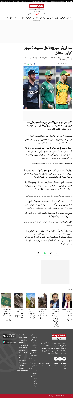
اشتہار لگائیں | (31, 14)
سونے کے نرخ (33, 363)
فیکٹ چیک (4, 18)
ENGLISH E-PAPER (25, 1)
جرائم (35, 386)
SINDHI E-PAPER (35, 1)
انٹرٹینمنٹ (21, 18)
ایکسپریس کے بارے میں (63, 366)
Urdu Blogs (22, 360)
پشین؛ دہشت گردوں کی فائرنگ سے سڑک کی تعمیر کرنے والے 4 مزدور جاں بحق (42, 313)
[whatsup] (44, 253)
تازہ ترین (62, 18)
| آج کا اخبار (42, 14)
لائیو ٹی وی (37, 14)
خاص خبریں (50, 18)
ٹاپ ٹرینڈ (28, 18)
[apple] (11, 335)
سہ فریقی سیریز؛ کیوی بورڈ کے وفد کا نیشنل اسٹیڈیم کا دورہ (47, 163)
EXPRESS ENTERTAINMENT (57, 1)
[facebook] (56, 253)
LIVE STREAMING (45, 1)
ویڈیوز (34, 383)
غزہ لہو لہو (33, 340)
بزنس (35, 381)
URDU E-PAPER (15, 1)
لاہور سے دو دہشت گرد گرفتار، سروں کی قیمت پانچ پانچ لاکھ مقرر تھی (19, 313)
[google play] (11, 341)
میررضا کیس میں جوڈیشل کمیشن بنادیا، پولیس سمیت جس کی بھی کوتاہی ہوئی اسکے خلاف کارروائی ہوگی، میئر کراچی (55, 317)
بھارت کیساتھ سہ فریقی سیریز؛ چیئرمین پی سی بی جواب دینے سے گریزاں (44, 196)
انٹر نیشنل (35, 18)
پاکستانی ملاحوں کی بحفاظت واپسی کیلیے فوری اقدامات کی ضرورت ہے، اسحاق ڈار (67, 314)
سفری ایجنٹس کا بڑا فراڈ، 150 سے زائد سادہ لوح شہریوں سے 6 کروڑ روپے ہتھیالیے (6, 314)
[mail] (38, 253)
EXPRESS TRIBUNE (5, 1)
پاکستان (42, 18)
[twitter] (50, 253)
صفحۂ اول (69, 18)
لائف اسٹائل (13, 18)
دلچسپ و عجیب (32, 358)
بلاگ (35, 378)
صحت (34, 360)
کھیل (57, 18)
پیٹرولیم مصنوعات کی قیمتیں (32, 368)
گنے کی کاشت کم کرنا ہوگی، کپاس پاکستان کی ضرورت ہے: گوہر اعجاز (31, 313)
